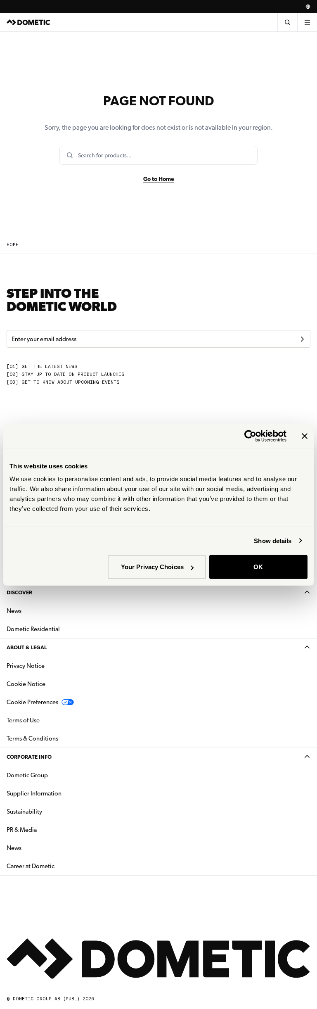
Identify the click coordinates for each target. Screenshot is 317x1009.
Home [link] (13, 244)
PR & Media (48, 829)
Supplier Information (34, 793)
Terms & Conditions (32, 738)
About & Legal (27, 647)
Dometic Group (53, 775)
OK (258, 566)
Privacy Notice (26, 666)
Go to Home (158, 179)
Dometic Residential (59, 629)
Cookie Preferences (32, 702)
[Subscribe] (302, 339)
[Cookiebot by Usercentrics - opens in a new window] (250, 436)
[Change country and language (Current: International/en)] (307, 6)
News (40, 611)
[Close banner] (305, 436)
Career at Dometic (56, 866)
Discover (19, 592)
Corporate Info (29, 757)
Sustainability (24, 811)
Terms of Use (23, 720)
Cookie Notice (26, 684)
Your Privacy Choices (152, 566)
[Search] (287, 22)
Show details (272, 540)
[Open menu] (307, 22)
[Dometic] (28, 22)
